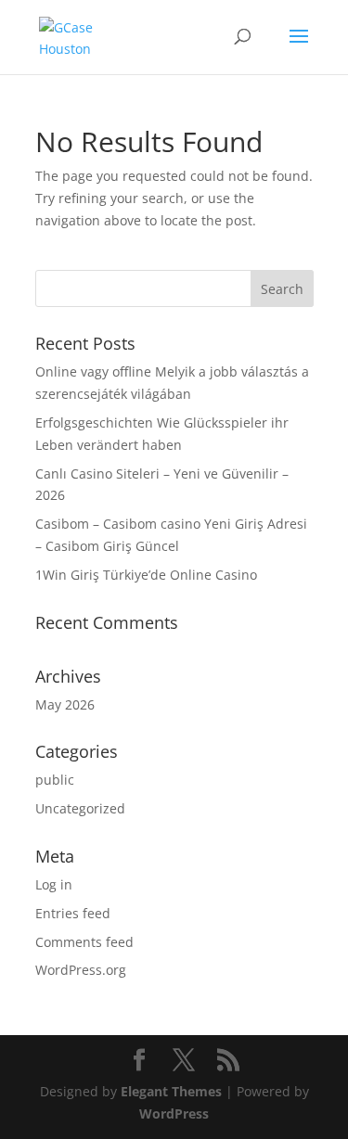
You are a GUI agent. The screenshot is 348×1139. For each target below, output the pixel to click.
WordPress (174, 1113)
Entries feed (72, 913)
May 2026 (65, 704)
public (54, 779)
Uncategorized (80, 808)
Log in (53, 884)
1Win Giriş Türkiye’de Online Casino (146, 574)
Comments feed (84, 942)
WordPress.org (80, 970)
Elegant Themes (171, 1091)
